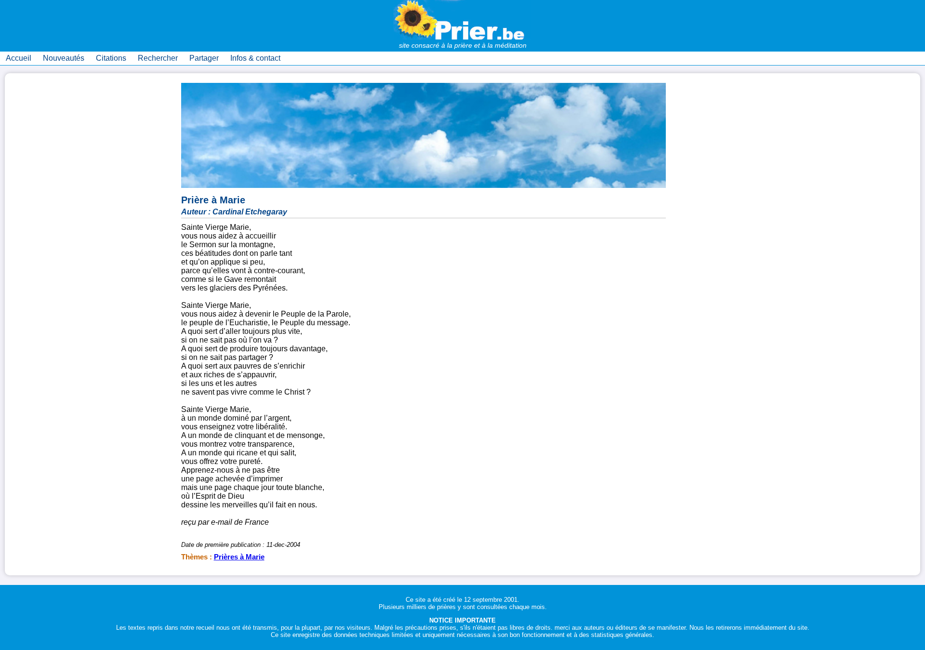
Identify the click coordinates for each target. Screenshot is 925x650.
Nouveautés (63, 58)
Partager (204, 58)
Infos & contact (255, 58)
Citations (111, 58)
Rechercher (158, 58)
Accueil (18, 58)
